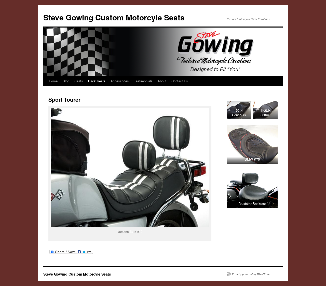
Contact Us (179, 81)
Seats (78, 81)
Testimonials (143, 81)
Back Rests (96, 81)
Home (53, 81)
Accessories (120, 81)
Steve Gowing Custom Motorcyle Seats (114, 17)
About (162, 81)
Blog (66, 81)
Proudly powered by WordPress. (251, 274)
